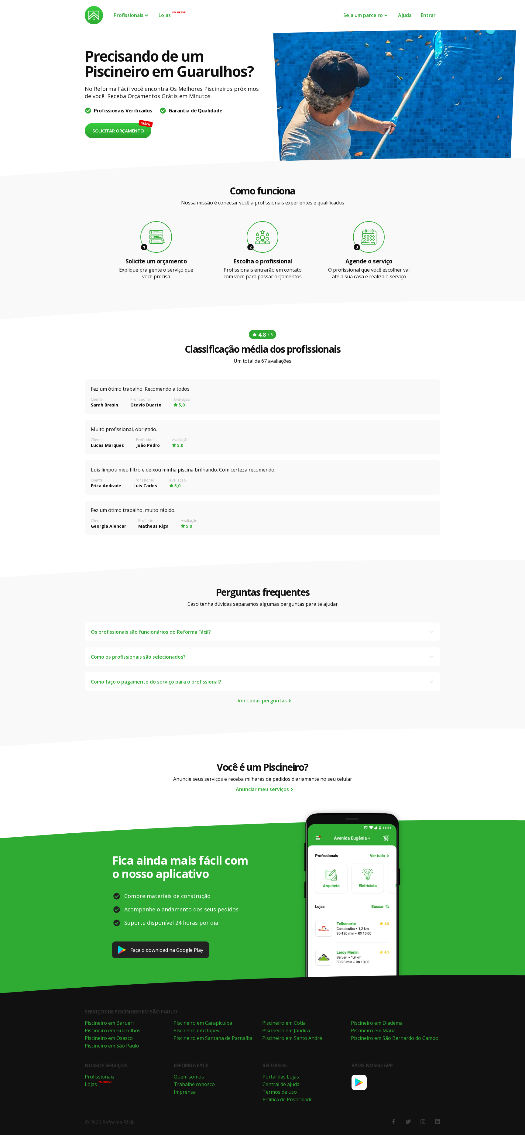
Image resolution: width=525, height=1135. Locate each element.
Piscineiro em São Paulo (112, 1045)
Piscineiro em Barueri (109, 1023)
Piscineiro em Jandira (286, 1030)
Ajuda (405, 15)
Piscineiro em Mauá (373, 1030)
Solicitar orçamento (118, 131)
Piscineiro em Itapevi (197, 1030)
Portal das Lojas (280, 1076)
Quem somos (189, 1076)
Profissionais (128, 15)
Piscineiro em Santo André (292, 1038)
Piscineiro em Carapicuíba (202, 1023)
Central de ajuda (281, 1084)
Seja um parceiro (363, 15)
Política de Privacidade (287, 1099)
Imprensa (185, 1092)
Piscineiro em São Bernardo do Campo (394, 1038)
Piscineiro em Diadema (377, 1023)
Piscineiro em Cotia (284, 1023)
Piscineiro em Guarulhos (112, 1030)
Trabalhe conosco (194, 1084)
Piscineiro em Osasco (109, 1038)
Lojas (165, 15)
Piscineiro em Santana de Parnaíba (212, 1038)
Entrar (428, 15)
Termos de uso (279, 1092)
